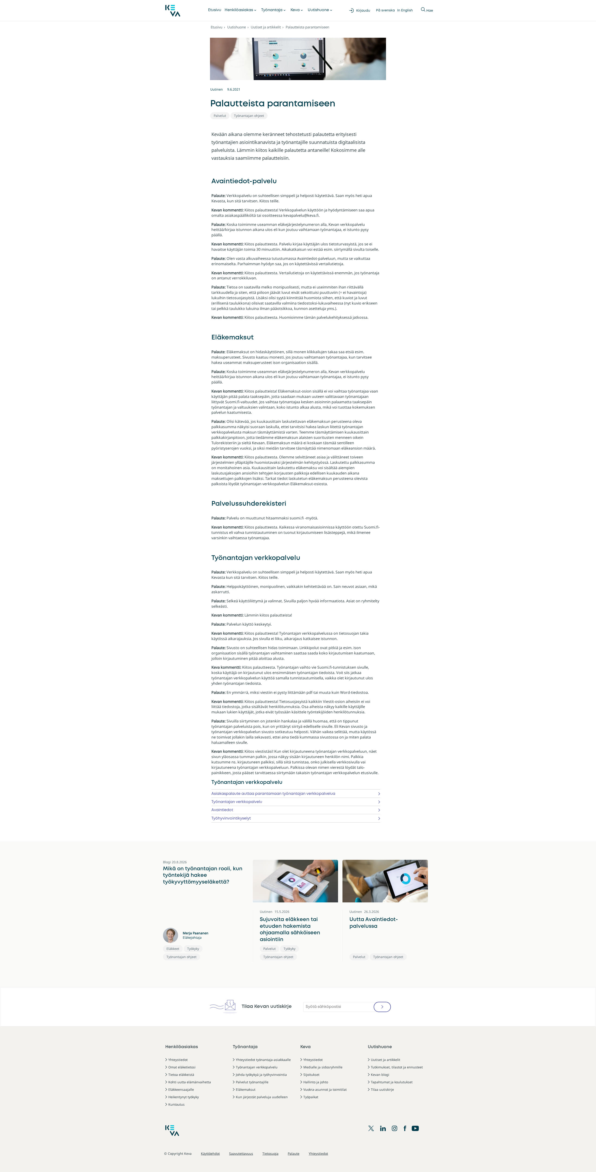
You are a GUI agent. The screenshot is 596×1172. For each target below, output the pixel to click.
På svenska (385, 10)
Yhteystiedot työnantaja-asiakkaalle (263, 1059)
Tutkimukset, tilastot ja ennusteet (397, 1067)
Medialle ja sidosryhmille (322, 1067)
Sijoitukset (311, 1074)
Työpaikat (310, 1097)
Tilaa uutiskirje (382, 1089)
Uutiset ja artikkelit (266, 27)
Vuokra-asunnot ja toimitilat (325, 1089)
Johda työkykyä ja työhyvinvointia (261, 1074)
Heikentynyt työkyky (183, 1097)
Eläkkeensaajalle (181, 1089)
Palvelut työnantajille (252, 1082)
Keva (295, 10)
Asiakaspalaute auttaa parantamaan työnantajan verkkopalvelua (273, 794)
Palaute (293, 1153)
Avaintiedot (222, 810)
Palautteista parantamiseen (307, 27)
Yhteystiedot (178, 1059)
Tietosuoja (270, 1153)
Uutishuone (318, 10)
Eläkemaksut (245, 1089)
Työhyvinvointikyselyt (231, 818)
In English (405, 10)
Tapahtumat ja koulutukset (392, 1082)
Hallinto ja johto (315, 1082)
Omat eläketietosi (182, 1067)
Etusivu (214, 10)
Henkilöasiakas (239, 10)
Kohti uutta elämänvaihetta (189, 1082)
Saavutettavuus (241, 1153)
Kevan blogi (380, 1074)
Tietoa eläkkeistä (181, 1074)
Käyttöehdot (210, 1153)
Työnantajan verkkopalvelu (236, 802)
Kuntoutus (176, 1104)
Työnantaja (271, 10)
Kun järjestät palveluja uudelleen (262, 1097)
